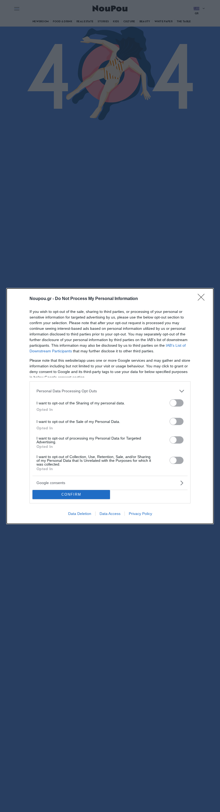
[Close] (203, 299)
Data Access (110, 513)
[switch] (177, 403)
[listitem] (110, 391)
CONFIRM (71, 494)
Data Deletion (79, 513)
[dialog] (110, 406)
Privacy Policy (140, 513)
